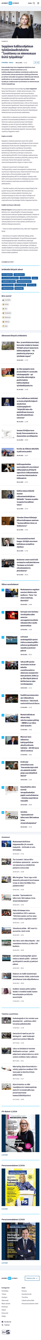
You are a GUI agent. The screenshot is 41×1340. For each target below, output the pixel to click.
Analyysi (4, 1297)
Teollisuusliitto (19, 275)
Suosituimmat (26, 1294)
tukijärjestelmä (25, 278)
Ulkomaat (5, 1300)
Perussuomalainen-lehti (30, 1304)
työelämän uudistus (8, 282)
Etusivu (24, 1291)
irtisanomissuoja (7, 285)
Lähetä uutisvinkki (28, 1300)
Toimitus (25, 1297)
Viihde (4, 1316)
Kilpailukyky (19, 288)
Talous (11, 63)
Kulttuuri (5, 1307)
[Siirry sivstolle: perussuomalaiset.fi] (10, 1332)
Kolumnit (5, 1313)
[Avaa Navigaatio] (38, 3)
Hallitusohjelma (20, 285)
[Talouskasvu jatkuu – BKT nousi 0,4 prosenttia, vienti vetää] (6, 931)
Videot (4, 1310)
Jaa (36, 62)
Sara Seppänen (7, 275)
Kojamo (34, 278)
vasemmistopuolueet (24, 282)
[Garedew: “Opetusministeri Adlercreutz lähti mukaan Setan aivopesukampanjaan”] (6, 900)
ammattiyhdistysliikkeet (10, 278)
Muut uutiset (6, 1304)
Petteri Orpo (32, 285)
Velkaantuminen (7, 288)
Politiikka (5, 63)
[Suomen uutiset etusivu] (10, 3)
